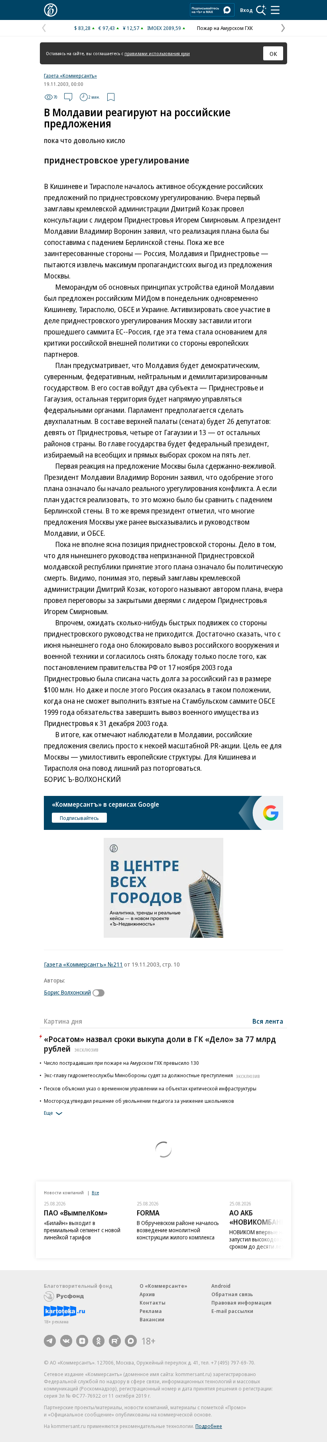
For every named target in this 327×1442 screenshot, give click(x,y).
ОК (273, 54)
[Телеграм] (50, 1341)
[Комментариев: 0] (68, 97)
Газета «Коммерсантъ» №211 (83, 964)
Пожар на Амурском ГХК (225, 28)
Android (220, 1285)
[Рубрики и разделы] (275, 10)
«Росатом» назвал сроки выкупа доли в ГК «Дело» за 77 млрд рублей (160, 1044)
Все (95, 1192)
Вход (246, 10)
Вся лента (267, 1021)
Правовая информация (241, 1302)
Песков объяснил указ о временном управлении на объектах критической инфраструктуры (150, 1088)
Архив (147, 1294)
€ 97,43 (106, 28)
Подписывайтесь (79, 817)
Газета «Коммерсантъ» (70, 75)
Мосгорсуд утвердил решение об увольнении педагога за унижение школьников (139, 1100)
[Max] (131, 1341)
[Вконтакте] (66, 1341)
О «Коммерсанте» (163, 1285)
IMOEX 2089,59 (164, 28)
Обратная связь (232, 1294)
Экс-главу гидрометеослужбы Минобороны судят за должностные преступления (152, 1075)
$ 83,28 (82, 28)
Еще (48, 1112)
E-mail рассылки (232, 1311)
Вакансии (152, 1319)
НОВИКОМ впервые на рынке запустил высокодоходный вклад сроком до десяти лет (270, 1239)
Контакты (152, 1302)
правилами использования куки (157, 53)
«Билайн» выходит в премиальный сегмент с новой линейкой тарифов (82, 1230)
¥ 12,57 (131, 28)
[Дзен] (82, 1341)
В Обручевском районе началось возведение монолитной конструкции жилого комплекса (178, 1230)
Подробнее (208, 1426)
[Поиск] (261, 10)
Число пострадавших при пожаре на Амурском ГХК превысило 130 (121, 1062)
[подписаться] (100, 992)
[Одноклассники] (98, 1341)
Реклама (151, 1311)
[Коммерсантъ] (50, 10)
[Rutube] (115, 1341)
